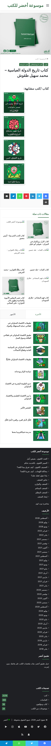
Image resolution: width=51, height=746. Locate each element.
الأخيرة (38, 314)
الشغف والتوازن (41, 484)
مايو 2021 (43, 569)
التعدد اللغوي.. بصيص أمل (37, 459)
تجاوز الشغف (42, 480)
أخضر (6, 720)
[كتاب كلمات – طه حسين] (38, 258)
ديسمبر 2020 (41, 590)
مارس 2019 (42, 640)
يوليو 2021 (43, 560)
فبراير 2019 (42, 645)
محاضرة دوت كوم (42, 504)
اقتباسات (43, 700)
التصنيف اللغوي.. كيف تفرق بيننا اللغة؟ (32, 467)
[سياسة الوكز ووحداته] (40, 375)
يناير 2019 (43, 649)
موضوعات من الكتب (39, 708)
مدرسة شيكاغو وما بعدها (21, 432)
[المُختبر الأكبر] (40, 411)
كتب (36, 59)
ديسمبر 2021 (42, 539)
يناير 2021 (43, 586)
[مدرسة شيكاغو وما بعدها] (40, 436)
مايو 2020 (43, 619)
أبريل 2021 (42, 573)
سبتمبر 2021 (42, 552)
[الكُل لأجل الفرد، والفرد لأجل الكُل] (40, 424)
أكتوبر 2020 (42, 598)
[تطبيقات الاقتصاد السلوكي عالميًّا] (40, 363)
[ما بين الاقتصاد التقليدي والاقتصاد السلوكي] (40, 399)
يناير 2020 (43, 636)
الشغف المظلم (41, 492)
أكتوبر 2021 (42, 548)
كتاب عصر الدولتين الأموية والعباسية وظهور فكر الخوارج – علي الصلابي (14, 300)
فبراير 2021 (42, 581)
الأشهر (13, 314)
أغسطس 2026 (41, 518)
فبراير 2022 (42, 531)
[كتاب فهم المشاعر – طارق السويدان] (38, 286)
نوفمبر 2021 (42, 543)
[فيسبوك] (46, 196)
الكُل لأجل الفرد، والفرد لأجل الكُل (18, 420)
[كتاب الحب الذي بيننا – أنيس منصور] (13, 226)
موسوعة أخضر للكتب (40, 451)
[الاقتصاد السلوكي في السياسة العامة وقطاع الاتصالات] (40, 351)
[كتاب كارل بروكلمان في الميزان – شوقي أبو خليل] (38, 229)
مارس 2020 (42, 628)
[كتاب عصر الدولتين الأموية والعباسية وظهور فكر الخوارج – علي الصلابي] (13, 286)
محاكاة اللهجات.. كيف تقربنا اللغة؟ (33, 471)
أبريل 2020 (42, 624)
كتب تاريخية (24, 64)
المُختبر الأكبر (26, 408)
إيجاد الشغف (42, 497)
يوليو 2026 (43, 522)
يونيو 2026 (43, 526)
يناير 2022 (43, 535)
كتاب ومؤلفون (41, 704)
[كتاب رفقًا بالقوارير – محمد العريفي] (13, 258)
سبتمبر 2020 (42, 602)
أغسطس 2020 (41, 607)
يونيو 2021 (43, 564)
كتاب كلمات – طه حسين (39, 269)
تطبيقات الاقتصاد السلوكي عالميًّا (18, 359)
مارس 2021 (42, 577)
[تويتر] (39, 196)
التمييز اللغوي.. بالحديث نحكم (35, 463)
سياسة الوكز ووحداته (23, 371)
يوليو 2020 (43, 611)
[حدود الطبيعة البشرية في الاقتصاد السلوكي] (40, 387)
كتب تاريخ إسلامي (36, 64)
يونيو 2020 (43, 615)
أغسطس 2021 (41, 556)
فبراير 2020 (42, 632)
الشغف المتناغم (41, 488)
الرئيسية (43, 59)
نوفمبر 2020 (42, 594)
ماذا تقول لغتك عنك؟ (39, 476)
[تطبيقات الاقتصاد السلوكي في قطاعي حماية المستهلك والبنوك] (40, 327)
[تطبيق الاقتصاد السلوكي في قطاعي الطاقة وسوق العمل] (40, 339)
